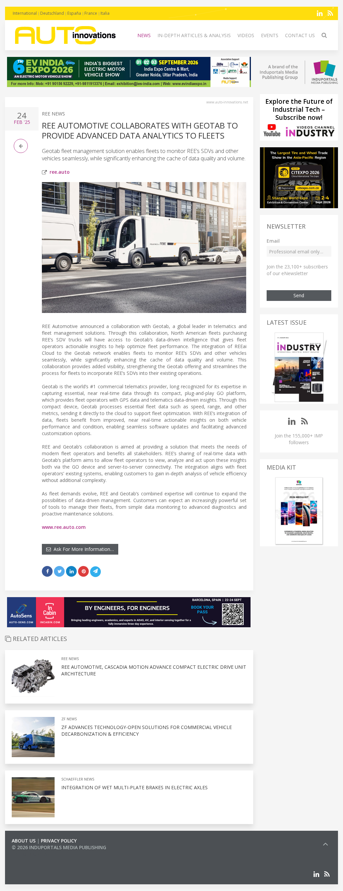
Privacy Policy (59, 840)
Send (298, 295)
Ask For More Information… (82, 549)
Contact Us (300, 35)
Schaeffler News (77, 779)
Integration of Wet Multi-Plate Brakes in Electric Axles (134, 787)
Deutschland (52, 13)
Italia (105, 13)
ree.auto (60, 172)
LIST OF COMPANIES (34, 854)
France (90, 13)
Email (273, 241)
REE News (53, 113)
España (74, 13)
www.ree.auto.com (64, 527)
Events (269, 35)
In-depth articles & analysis (194, 35)
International (25, 13)
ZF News (69, 718)
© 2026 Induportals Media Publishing (59, 847)
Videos (245, 35)
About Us (24, 840)
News (144, 35)
